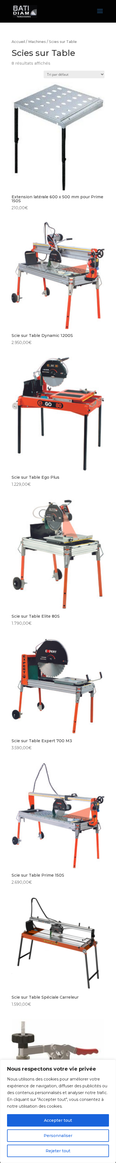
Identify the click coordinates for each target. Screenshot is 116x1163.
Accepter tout (58, 1120)
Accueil (18, 42)
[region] (58, 1111)
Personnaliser (58, 1135)
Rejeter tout (58, 1150)
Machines (37, 42)
